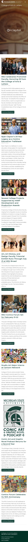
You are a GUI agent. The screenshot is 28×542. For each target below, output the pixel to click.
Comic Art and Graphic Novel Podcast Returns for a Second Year (13, 441)
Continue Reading (8, 112)
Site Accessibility (5, 540)
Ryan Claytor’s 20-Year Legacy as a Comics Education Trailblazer (11, 139)
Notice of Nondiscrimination (7, 537)
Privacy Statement (5, 538)
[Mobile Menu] (25, 2)
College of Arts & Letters (11, 5)
